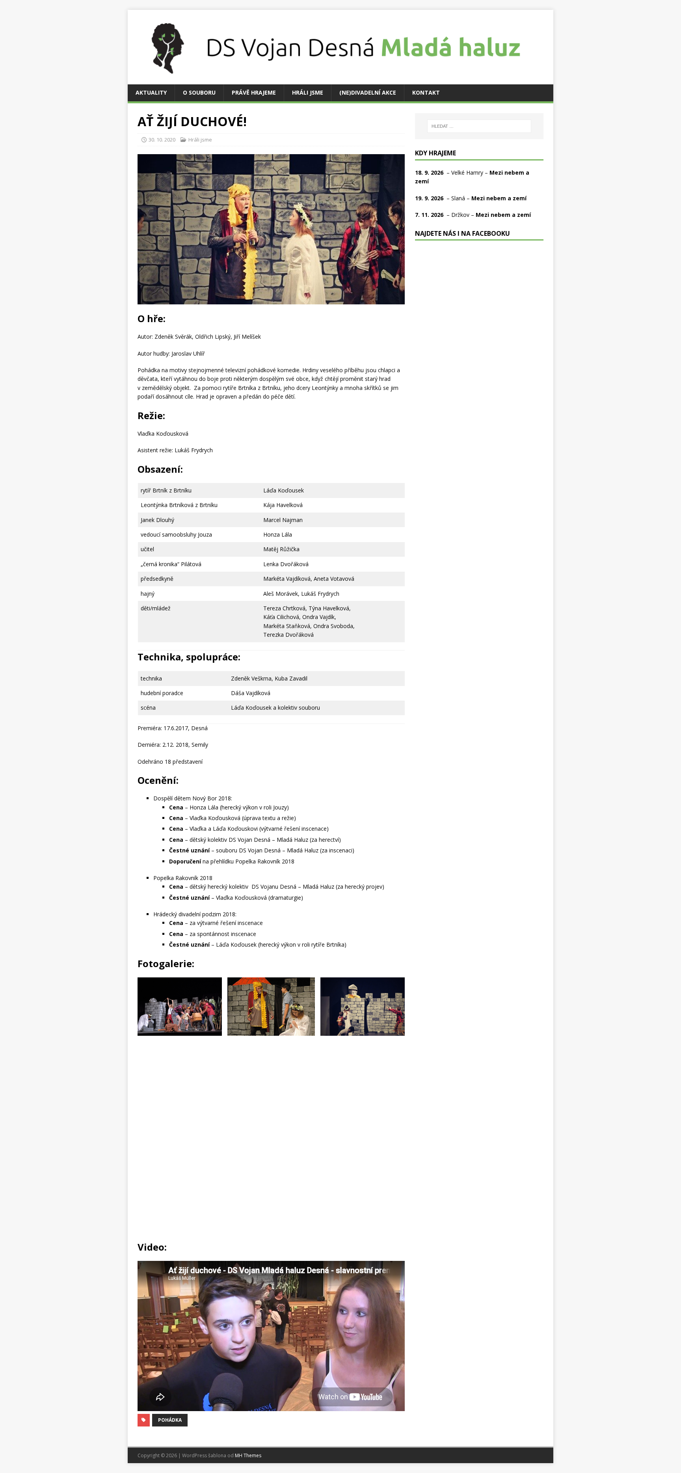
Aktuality (151, 92)
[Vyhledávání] (479, 126)
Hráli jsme (307, 92)
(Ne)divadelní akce (367, 92)
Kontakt (426, 92)
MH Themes (248, 1455)
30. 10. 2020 (162, 139)
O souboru (199, 92)
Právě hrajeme (254, 92)
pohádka (170, 1420)
